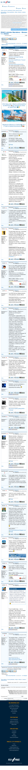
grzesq (10, 629)
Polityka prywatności (14, 747)
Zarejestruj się (12, 6)
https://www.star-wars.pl (14, 658)
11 (22, 43)
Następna (25, 43)
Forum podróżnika (10, 12)
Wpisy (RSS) (14, 724)
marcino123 (11, 84)
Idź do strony (8, 43)
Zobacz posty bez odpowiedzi (6, 10)
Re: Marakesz (16, 49)
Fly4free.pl (7, 2)
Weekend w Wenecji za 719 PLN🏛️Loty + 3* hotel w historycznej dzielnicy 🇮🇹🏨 (14, 125)
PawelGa (11, 394)
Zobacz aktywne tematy (17, 10)
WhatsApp (14, 735)
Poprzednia (13, 43)
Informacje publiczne (14, 750)
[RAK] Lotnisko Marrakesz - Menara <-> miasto (14, 33)
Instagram (14, 732)
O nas (14, 744)
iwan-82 (10, 86)
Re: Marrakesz (16, 633)
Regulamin (19, 8)
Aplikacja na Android (14, 722)
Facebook (14, 731)
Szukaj (24, 8)
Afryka (16, 12)
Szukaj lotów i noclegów (14, 706)
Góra (2, 84)
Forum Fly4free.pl (14, 719)
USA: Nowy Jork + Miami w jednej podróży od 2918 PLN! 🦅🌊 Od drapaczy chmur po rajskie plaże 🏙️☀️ (14, 105)
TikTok (14, 734)
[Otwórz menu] (1, 2)
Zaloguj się (5, 6)
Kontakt (14, 713)
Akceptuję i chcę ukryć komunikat (20, 29)
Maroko (19, 12)
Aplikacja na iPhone (14, 721)
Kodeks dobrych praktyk (14, 748)
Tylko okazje (14, 709)
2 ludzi (10, 465)
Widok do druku (5, 44)
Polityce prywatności (17, 22)
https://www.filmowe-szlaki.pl (15, 659)
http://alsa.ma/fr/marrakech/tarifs (16, 64)
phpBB (8, 699)
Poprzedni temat (17, 45)
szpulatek (11, 467)
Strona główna (3, 12)
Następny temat (23, 45)
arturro (10, 429)
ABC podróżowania (14, 708)
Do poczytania (14, 711)
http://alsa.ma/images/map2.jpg (16, 57)
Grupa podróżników (14, 737)
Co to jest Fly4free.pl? (14, 705)
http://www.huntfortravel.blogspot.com (17, 530)
